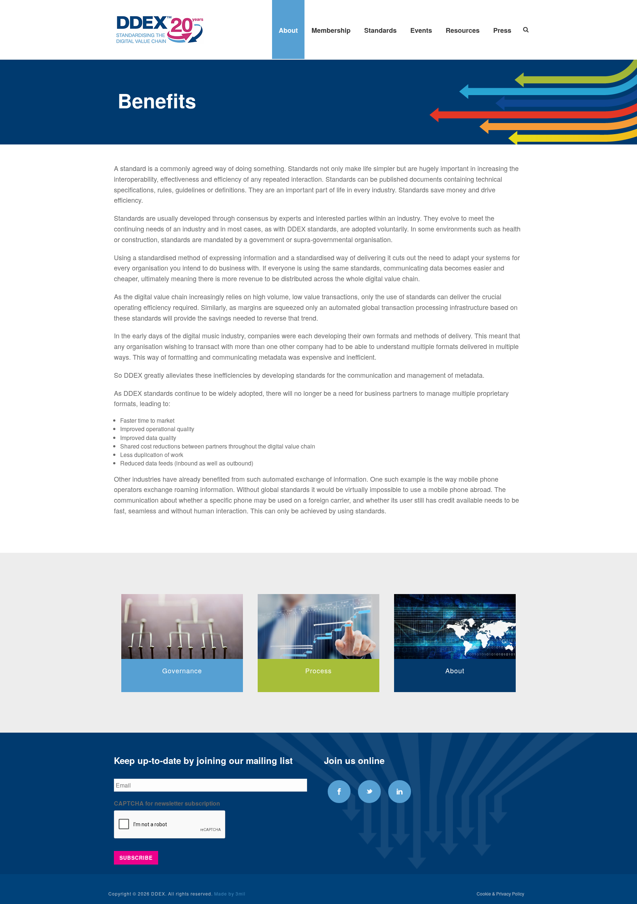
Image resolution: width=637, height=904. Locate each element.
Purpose (455, 670)
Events (421, 30)
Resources (463, 30)
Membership (331, 30)
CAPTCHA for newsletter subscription (167, 803)
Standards (380, 30)
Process (182, 670)
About (288, 30)
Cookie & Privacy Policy (500, 894)
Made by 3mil (230, 893)
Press (502, 30)
